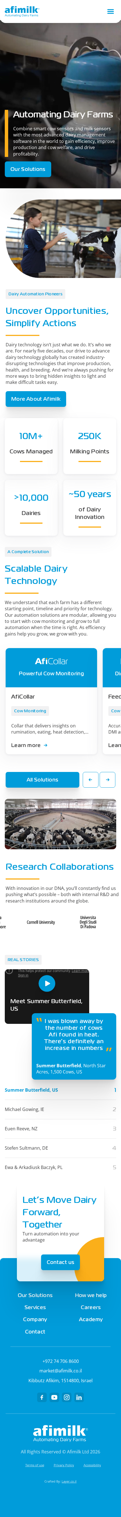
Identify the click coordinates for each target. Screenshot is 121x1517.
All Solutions (43, 779)
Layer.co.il (69, 1481)
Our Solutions (28, 169)
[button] (90, 780)
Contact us (61, 1262)
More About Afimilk (35, 399)
